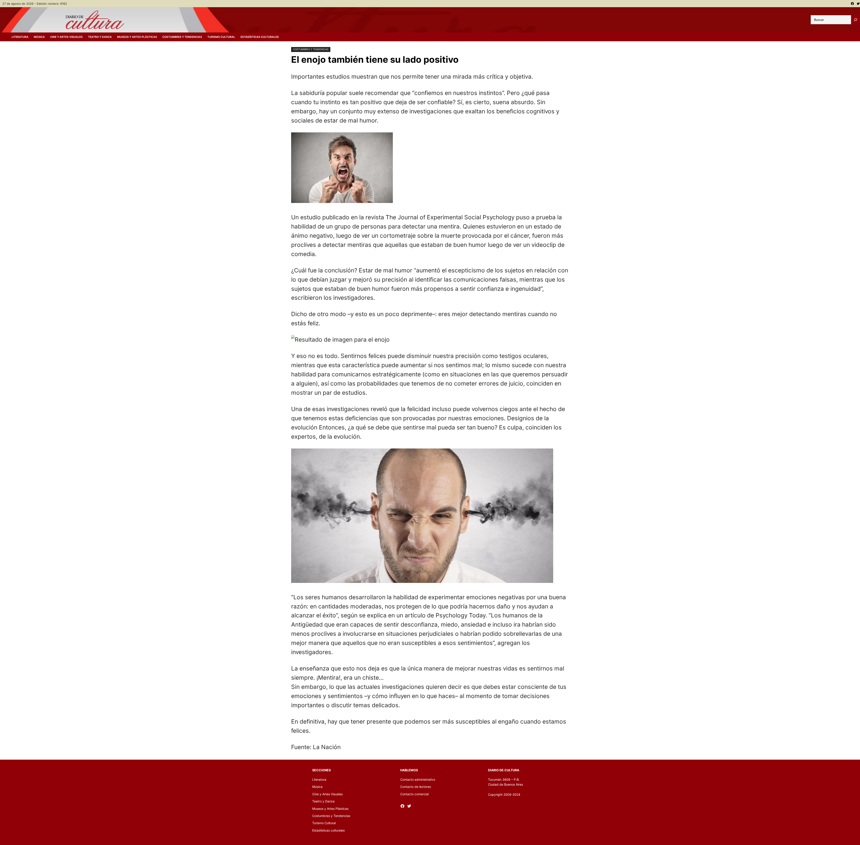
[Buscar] (855, 19)
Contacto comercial (414, 794)
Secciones (321, 770)
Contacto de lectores (415, 787)
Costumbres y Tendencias (311, 49)
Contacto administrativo (417, 779)
